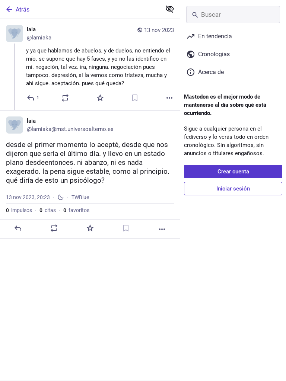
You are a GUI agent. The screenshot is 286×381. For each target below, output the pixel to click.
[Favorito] (100, 97)
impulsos (19, 210)
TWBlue (80, 197)
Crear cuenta (233, 171)
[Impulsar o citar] (65, 97)
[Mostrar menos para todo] (170, 9)
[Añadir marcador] (134, 97)
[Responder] (17, 228)
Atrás (22, 9)
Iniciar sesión (233, 188)
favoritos (76, 210)
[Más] (169, 97)
